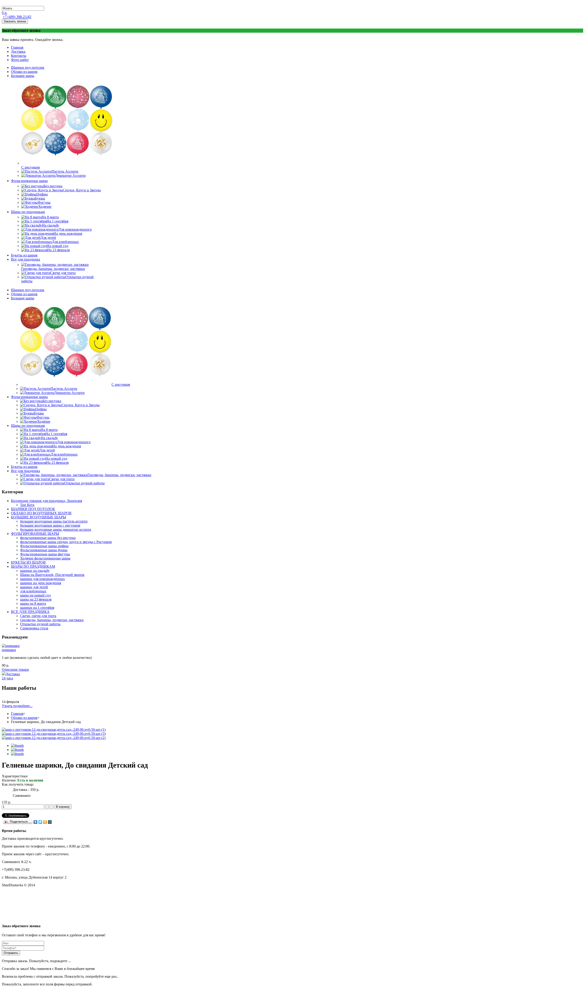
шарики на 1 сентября (37, 608)
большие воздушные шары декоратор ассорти (55, 529)
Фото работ (20, 60)
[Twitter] (40, 822)
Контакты (18, 56)
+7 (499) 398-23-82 (17, 17)
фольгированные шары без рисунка (48, 538)
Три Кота (27, 505)
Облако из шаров (24, 718)
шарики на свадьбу (35, 571)
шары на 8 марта (33, 603)
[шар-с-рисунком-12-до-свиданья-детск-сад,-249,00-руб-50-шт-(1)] (54, 729)
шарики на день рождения (40, 583)
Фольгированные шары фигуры (45, 554)
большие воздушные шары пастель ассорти (54, 521)
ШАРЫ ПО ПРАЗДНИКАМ (33, 566)
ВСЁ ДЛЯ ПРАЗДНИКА (30, 612)
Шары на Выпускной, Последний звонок (52, 575)
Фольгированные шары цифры (44, 546)
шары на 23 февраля (35, 599)
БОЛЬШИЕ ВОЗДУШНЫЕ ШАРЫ (38, 517)
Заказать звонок (15, 21)
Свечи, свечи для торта (38, 616)
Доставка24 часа (11, 676)
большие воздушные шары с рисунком (50, 525)
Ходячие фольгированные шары (45, 558)
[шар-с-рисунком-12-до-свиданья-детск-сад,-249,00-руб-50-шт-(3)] (54, 734)
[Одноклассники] (45, 822)
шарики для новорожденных (42, 579)
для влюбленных (33, 591)
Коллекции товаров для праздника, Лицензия (46, 501)
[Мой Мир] (50, 822)
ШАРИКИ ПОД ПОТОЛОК (33, 509)
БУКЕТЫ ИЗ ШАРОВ (28, 562)
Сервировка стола (34, 628)
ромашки (9, 650)
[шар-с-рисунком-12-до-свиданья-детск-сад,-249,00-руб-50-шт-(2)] (54, 738)
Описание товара (15, 669)
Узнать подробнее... (17, 706)
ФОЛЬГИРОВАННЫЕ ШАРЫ (35, 534)
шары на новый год (35, 595)
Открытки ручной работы (40, 624)
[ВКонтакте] (35, 822)
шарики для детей (34, 587)
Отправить (11, 953)
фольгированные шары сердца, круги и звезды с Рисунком (66, 542)
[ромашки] (11, 646)
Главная (17, 47)
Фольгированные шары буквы (43, 550)
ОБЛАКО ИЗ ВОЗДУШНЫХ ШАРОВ (41, 513)
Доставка (18, 51)
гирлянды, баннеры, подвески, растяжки (52, 620)
